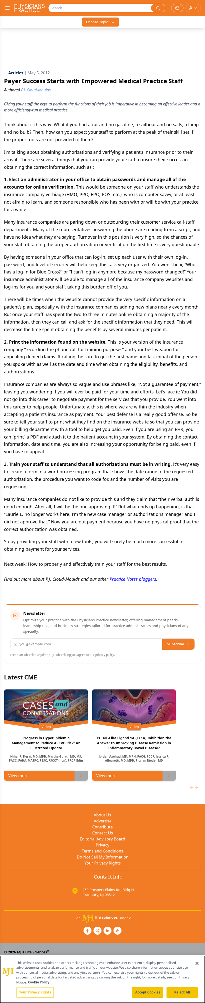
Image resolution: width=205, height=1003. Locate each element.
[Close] (197, 963)
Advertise (103, 821)
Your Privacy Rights (102, 863)
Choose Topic (97, 22)
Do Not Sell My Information (102, 857)
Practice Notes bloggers (133, 579)
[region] (102, 979)
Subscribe (175, 644)
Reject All (182, 992)
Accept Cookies (147, 992)
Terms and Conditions (102, 851)
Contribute (102, 827)
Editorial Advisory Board (102, 839)
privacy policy (104, 655)
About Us (102, 815)
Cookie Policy (38, 982)
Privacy (102, 845)
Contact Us (102, 833)
